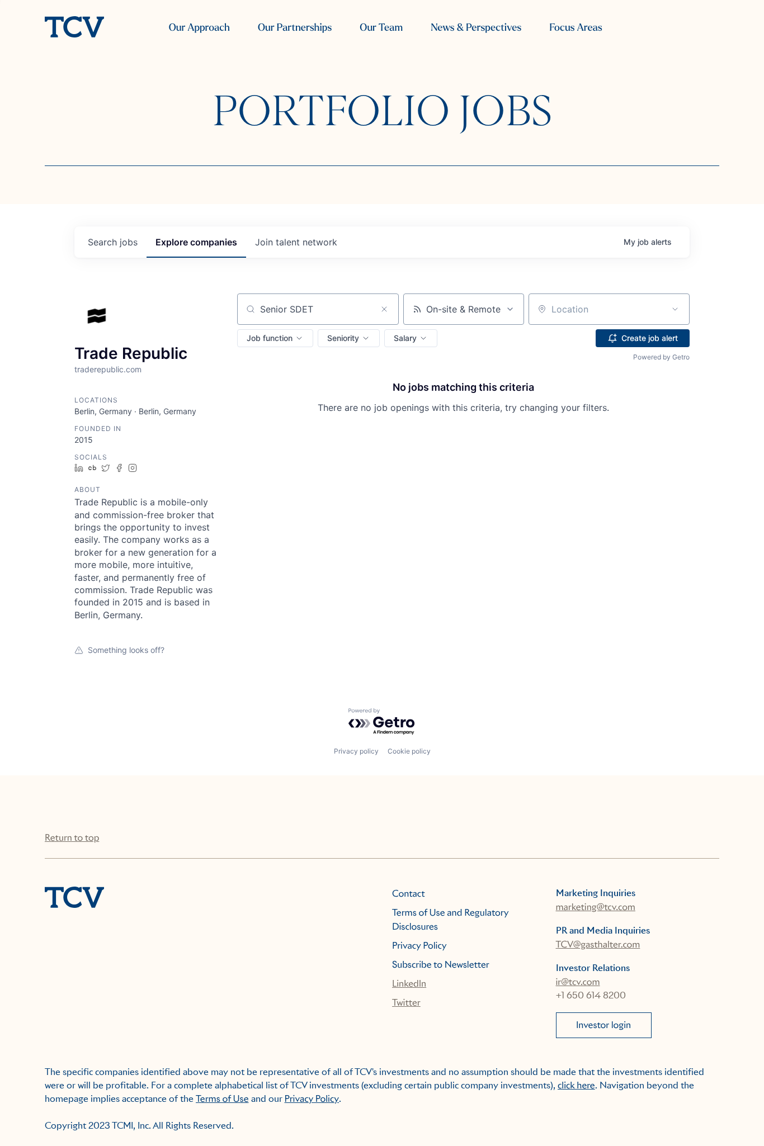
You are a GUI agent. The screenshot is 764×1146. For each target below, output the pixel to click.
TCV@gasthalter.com (598, 944)
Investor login (603, 1025)
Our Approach (199, 27)
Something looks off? (126, 650)
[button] (275, 338)
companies (196, 242)
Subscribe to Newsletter (440, 964)
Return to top (72, 838)
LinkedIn (409, 983)
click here (576, 1085)
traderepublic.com (108, 369)
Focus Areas (575, 27)
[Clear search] (384, 309)
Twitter (406, 1002)
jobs (113, 242)
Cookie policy (409, 751)
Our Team (381, 27)
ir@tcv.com (578, 982)
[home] (74, 28)
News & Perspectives (476, 27)
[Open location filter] (675, 309)
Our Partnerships (295, 27)
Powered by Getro (661, 357)
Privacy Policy (419, 945)
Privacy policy (356, 751)
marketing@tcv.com (595, 907)
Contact (408, 893)
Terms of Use (222, 1099)
